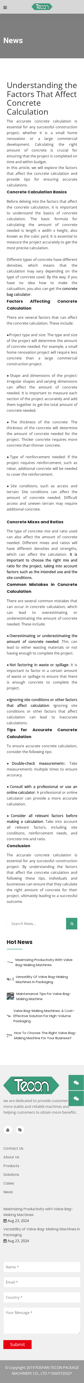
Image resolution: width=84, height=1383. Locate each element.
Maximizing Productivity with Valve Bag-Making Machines (38, 1211)
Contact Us (13, 1148)
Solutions (11, 1174)
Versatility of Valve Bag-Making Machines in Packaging (41, 1232)
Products (11, 1165)
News (8, 1192)
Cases (8, 1183)
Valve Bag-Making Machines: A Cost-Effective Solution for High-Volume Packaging (44, 1015)
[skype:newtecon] (19, 1129)
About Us (11, 1157)
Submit (17, 1344)
